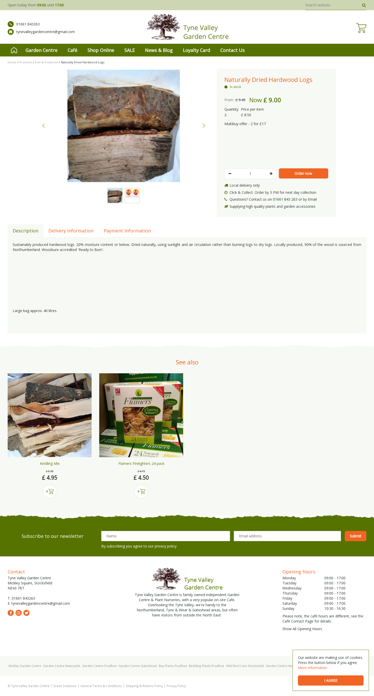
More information (312, 667)
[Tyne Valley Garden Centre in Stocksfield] (187, 27)
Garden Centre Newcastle (61, 666)
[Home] (14, 50)
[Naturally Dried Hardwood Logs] (123, 126)
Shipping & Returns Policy (144, 686)
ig (19, 613)
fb (11, 613)
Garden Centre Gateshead (138, 666)
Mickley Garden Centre (25, 666)
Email (312, 199)
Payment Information (127, 231)
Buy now (49, 491)
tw (26, 613)
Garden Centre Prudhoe (99, 666)
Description (25, 231)
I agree (330, 680)
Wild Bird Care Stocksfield (245, 666)
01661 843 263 (285, 199)
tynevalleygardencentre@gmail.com (45, 31)
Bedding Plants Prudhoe (206, 666)
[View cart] (361, 28)
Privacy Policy (176, 686)
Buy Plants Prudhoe (173, 666)
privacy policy (166, 546)
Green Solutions (65, 686)
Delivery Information (71, 231)
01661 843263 (28, 24)
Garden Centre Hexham (282, 666)
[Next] (204, 125)
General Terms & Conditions (101, 686)
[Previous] (43, 125)
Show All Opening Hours (302, 628)
